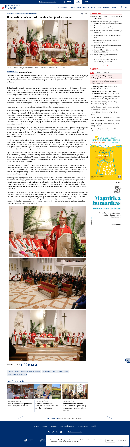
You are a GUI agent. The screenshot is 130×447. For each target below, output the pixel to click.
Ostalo (114, 7)
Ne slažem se (122, 440)
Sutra (98, 72)
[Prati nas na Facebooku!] (49, 432)
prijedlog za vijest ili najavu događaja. (66, 418)
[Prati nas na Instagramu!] (53, 432)
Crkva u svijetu (96, 7)
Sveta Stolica (62, 7)
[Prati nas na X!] (57, 432)
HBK (72, 7)
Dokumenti (106, 7)
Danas (92, 72)
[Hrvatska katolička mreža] (28, 440)
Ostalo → (106, 72)
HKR (86, 2)
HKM (69, 2)
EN (126, 7)
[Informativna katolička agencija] (45, 440)
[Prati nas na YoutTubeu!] (61, 432)
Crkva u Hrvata (82, 7)
